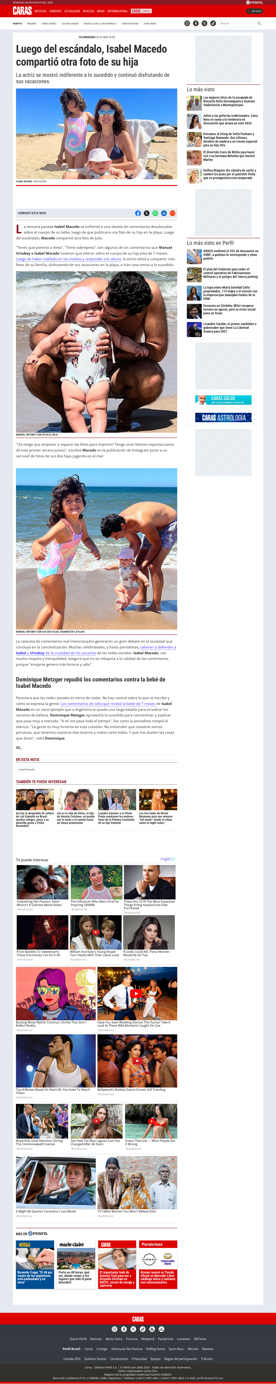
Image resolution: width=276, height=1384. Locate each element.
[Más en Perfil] (38, 1234)
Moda (101, 11)
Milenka (31, 23)
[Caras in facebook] (196, 23)
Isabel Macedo (27, 769)
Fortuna (131, 1339)
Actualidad (72, 11)
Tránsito (207, 1359)
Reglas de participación (180, 1359)
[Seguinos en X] (204, 23)
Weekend (147, 1339)
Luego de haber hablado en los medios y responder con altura (68, 258)
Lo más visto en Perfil (210, 243)
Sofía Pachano (130, 23)
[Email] (172, 213)
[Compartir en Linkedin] (164, 213)
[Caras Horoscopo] (223, 421)
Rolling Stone (155, 1349)
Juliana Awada (70, 23)
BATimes (200, 1339)
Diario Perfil (78, 1339)
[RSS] (152, 1329)
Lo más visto (201, 89)
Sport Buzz (176, 1349)
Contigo (102, 1349)
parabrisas (158, 1245)
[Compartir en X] (146, 213)
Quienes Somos (95, 1359)
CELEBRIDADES (87, 37)
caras (117, 1245)
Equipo (156, 1359)
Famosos (55, 11)
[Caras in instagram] (187, 23)
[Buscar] (259, 23)
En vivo (256, 11)
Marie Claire (114, 1339)
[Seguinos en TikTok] (213, 23)
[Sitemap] (161, 1329)
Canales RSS (72, 1359)
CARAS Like (141, 10)
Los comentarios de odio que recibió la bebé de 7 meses (108, 703)
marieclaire (76, 1245)
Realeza (88, 11)
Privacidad (139, 1359)
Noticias (40, 11)
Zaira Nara (150, 23)
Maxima (207, 1349)
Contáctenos (119, 1359)
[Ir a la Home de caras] (22, 14)
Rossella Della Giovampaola (100, 23)
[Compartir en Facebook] (138, 213)
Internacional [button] (118, 11)
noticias (35, 1245)
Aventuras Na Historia (127, 1349)
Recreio (193, 1349)
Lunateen (183, 1339)
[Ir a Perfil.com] (254, 3)
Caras (89, 1349)
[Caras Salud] (223, 404)
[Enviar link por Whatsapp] (155, 213)
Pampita (17, 23)
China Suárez (49, 23)
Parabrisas (165, 1339)
